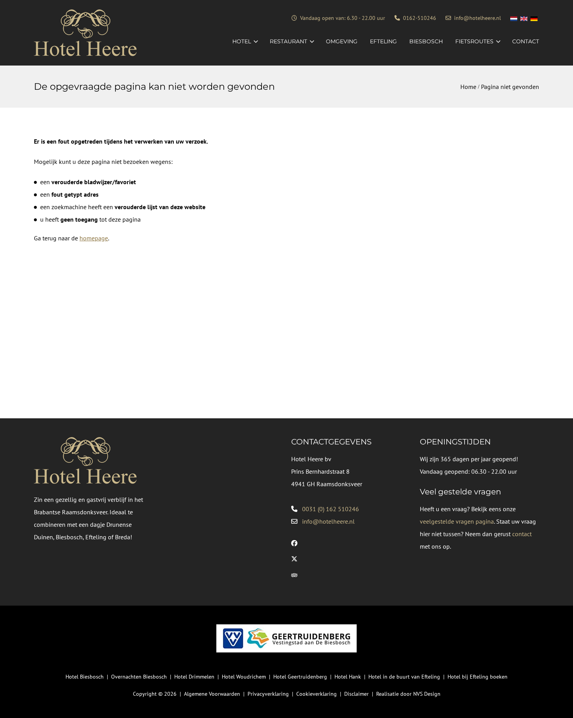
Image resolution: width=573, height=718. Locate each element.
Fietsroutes (474, 41)
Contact (525, 41)
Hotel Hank (347, 676)
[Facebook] (294, 543)
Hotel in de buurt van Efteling (404, 676)
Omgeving (341, 41)
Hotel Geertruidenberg (300, 676)
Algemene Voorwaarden (212, 693)
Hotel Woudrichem (244, 676)
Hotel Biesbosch (84, 676)
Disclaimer (356, 693)
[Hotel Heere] (85, 32)
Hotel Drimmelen (194, 676)
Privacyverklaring (268, 693)
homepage (94, 238)
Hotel (241, 41)
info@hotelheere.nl (477, 17)
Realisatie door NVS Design (408, 693)
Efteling (383, 41)
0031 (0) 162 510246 (330, 509)
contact (522, 534)
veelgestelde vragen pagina (457, 521)
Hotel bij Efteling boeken (477, 676)
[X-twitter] (294, 559)
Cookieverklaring (316, 693)
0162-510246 (419, 17)
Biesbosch (426, 41)
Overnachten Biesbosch (139, 676)
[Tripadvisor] (294, 574)
